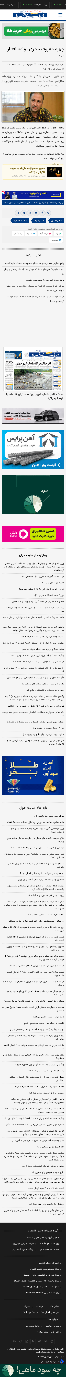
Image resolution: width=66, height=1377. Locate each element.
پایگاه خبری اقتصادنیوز (22, 1249)
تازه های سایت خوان (33, 807)
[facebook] (42, 213)
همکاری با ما (30, 1312)
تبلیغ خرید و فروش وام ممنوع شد (47, 1172)
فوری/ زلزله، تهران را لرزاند (52, 583)
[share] (26, 1341)
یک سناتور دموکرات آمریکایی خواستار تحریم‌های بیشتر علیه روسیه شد (33, 714)
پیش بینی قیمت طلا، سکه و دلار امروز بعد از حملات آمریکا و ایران (35, 609)
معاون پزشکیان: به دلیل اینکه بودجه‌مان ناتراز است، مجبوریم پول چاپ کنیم (35, 948)
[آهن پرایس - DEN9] (33, 449)
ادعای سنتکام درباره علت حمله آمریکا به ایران (43, 649)
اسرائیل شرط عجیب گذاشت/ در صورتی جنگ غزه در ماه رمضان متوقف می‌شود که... (34, 288)
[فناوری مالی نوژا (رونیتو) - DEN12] (33, 775)
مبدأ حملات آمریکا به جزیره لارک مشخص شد (43, 576)
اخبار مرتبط (33, 255)
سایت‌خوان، (51, 202)
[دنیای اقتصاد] (30, 15)
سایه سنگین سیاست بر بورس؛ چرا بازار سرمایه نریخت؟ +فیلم (35, 822)
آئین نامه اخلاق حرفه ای (47, 1332)
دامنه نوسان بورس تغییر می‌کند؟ (48, 1017)
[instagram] (51, 1341)
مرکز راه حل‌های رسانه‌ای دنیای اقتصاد (41, 1287)
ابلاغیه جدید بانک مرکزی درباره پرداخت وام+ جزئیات (39, 1086)
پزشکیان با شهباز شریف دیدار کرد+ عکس (45, 1071)
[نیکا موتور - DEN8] (33, 416)
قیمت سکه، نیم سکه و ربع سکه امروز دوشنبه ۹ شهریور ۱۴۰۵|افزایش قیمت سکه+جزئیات (34, 958)
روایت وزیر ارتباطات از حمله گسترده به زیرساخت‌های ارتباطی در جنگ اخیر (34, 1037)
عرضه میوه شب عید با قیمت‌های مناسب (45, 280)
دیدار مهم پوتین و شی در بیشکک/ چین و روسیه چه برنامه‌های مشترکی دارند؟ (34, 855)
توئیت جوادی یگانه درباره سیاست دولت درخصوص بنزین (37, 1029)
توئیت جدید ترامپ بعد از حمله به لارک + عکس (41, 636)
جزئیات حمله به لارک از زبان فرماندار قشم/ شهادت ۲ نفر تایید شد (33, 643)
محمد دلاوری (20, 220)
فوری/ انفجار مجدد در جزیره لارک (48, 728)
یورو (35, 4)
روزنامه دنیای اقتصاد (49, 1243)
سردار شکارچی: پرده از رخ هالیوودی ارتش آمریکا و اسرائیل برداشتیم (36, 1078)
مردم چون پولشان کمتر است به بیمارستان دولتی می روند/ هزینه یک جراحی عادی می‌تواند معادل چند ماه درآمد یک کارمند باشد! (33, 1180)
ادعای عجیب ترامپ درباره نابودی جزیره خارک (42, 734)
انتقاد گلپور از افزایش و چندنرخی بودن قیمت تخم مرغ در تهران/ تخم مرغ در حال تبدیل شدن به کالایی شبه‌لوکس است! (33, 1196)
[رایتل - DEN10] (33, 534)
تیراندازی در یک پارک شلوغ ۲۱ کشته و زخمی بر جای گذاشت (35, 706)
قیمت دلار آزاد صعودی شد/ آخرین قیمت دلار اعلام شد (38, 661)
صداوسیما (39, 220)
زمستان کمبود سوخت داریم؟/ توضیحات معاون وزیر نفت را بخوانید (36, 865)
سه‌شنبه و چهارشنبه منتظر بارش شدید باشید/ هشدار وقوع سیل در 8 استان (33, 1009)
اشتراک (27, 1306)
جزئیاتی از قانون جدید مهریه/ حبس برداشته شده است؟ (37, 848)
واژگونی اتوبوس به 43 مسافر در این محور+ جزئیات (39, 1064)
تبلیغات (39, 1306)
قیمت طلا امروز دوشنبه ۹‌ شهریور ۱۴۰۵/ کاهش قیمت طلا (36, 966)
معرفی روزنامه (52, 1326)
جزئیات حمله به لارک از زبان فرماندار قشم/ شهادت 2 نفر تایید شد (33, 1118)
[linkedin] (30, 213)
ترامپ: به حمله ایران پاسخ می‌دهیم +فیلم (44, 1023)
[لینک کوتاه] (48, 213)
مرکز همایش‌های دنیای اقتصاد (44, 1269)
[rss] (33, 1341)
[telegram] (24, 213)
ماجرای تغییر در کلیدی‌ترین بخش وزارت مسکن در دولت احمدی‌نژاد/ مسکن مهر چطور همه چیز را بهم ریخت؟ (37, 1101)
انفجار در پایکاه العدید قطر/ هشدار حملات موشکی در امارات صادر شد (33, 619)
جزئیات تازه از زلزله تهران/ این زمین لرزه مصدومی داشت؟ (36, 655)
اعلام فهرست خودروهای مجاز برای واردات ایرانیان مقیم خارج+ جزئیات (34, 840)
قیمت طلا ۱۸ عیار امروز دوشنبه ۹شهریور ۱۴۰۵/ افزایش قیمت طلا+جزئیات (35, 973)
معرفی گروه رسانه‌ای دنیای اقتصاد (43, 1237)
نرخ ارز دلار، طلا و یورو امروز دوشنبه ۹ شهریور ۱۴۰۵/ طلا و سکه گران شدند (33, 929)
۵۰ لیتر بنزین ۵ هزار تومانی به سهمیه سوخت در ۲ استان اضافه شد (33, 669)
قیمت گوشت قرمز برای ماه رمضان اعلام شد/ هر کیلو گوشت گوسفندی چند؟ (35, 299)
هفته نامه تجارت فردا (49, 1249)
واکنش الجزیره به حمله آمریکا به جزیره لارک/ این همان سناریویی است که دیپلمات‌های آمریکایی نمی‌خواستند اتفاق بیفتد (33, 628)
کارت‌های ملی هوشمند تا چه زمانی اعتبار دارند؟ (42, 873)
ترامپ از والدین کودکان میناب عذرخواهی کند (43, 684)
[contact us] (20, 1341)
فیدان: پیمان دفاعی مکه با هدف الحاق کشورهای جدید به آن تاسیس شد (35, 993)
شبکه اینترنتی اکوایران (23, 1243)
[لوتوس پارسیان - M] (33, 1370)
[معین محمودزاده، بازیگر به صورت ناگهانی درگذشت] (54, 171)
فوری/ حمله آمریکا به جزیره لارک (49, 595)
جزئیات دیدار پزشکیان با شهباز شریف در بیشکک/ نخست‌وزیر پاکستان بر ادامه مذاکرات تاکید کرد (35, 887)
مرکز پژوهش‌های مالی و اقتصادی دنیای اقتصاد (36, 1281)
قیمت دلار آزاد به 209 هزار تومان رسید (46, 1188)
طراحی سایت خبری (52, 1361)
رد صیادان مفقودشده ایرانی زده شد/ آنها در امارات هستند (36, 921)
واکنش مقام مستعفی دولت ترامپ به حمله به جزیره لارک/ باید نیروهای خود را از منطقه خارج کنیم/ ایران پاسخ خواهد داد (34, 698)
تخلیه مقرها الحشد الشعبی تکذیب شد (46, 915)
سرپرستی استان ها (50, 1312)
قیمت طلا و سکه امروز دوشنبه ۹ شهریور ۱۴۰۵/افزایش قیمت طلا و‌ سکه (33, 983)
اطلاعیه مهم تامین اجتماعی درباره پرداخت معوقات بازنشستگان (34, 722)
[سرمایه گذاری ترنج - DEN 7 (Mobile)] (33, 31)
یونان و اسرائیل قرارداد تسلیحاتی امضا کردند (43, 1166)
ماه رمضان (56, 220)
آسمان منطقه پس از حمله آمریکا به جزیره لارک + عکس (38, 601)
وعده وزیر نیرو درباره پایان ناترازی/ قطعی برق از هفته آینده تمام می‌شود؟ (33, 1056)
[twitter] (36, 213)
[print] (17, 213)
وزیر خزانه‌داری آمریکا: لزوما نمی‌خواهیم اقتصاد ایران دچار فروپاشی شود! (37, 830)
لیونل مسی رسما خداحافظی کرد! (49, 816)
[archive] (14, 1341)
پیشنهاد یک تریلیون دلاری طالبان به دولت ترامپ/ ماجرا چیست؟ (34, 1001)
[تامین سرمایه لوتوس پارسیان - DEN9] (33, 494)
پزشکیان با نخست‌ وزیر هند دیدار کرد (46, 1204)
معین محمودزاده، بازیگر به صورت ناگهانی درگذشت (27, 170)
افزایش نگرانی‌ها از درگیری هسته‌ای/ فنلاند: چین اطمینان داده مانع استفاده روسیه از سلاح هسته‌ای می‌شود (35, 1132)
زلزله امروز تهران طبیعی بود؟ (50, 1147)
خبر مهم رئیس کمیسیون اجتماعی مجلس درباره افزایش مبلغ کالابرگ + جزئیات (35, 742)
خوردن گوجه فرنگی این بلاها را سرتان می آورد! (41, 589)
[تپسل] (3, 192)
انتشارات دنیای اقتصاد (49, 1263)
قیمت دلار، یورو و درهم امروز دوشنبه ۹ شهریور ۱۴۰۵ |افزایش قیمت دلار (34, 938)
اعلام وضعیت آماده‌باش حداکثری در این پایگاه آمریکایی (38, 1140)
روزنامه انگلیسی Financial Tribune (42, 1293)
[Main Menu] (60, 15)
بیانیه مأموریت (33, 1326)
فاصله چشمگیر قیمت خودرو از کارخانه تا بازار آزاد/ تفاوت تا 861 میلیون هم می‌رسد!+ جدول (34, 1110)
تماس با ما (54, 1306)
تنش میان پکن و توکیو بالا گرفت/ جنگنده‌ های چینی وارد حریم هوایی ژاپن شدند (34, 1212)
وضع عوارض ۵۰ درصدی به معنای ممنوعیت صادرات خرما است (34, 263)
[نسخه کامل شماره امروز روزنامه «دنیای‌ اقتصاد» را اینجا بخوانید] (33, 369)
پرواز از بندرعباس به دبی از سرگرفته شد (45, 895)
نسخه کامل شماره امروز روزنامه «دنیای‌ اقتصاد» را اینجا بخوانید (34, 396)
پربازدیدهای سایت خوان (33, 555)
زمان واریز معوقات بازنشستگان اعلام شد (45, 690)
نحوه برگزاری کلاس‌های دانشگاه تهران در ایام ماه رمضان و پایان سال (34, 272)
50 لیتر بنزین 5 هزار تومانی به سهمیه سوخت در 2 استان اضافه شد (34, 1047)
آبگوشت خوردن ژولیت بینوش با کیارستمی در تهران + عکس (35, 677)
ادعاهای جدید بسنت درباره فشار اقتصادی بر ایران (41, 879)
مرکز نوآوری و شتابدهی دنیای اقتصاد (41, 1275)
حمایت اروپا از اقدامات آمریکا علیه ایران (45, 1093)
